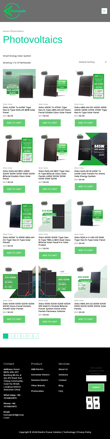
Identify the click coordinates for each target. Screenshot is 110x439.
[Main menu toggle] (104, 11)
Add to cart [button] (14, 123)
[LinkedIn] (97, 406)
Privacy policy (84, 432)
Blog (61, 385)
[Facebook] (89, 400)
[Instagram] (90, 406)
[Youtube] (96, 400)
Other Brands (38, 385)
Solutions (63, 375)
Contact (62, 380)
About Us (63, 369)
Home (6, 31)
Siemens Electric (39, 380)
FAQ (61, 391)
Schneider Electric (40, 375)
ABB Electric (37, 369)
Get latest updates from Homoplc (96, 371)
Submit (96, 387)
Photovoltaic (37, 391)
